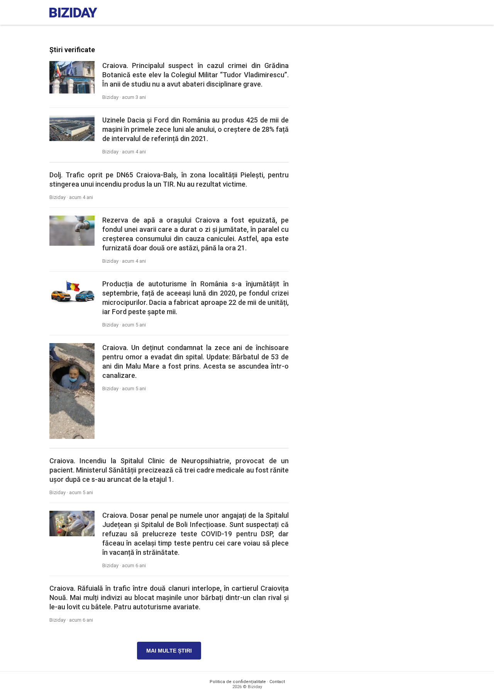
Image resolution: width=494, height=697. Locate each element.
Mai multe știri (169, 651)
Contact (277, 681)
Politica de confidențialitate (238, 681)
